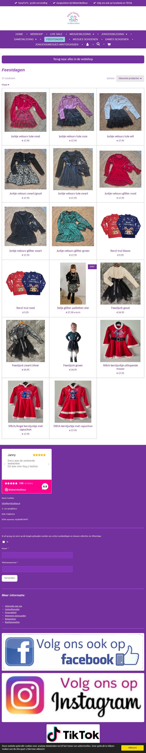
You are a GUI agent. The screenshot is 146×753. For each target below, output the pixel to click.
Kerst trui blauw (120, 250)
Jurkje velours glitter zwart (25, 250)
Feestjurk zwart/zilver (25, 365)
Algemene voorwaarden (15, 616)
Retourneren (10, 619)
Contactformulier (12, 609)
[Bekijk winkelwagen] (109, 44)
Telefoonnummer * (10, 563)
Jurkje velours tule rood (25, 136)
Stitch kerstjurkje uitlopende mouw (120, 367)
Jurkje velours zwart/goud (26, 193)
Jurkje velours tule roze (73, 136)
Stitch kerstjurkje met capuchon (73, 426)
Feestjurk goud (120, 308)
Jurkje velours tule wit (120, 136)
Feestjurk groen (73, 365)
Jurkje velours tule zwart (73, 193)
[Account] (87, 44)
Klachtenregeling (12, 622)
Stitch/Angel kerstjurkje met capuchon (25, 428)
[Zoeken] (98, 44)
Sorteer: (111, 78)
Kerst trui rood (26, 308)
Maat (5, 85)
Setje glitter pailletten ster (73, 308)
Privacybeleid (10, 613)
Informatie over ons (13, 606)
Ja (7, 542)
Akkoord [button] (132, 748)
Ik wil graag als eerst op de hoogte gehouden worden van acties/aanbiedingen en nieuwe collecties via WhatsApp (51, 536)
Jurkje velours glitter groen (73, 250)
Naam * (5, 549)
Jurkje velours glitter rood (120, 193)
